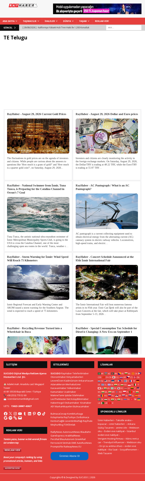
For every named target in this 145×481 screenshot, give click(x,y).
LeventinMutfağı (73, 421)
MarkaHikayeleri (64, 406)
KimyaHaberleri (74, 377)
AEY (52, 406)
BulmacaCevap (59, 413)
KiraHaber (85, 402)
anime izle (121, 427)
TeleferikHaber (80, 373)
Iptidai (68, 395)
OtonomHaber (58, 377)
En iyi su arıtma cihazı (111, 446)
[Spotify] (10, 418)
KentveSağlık (58, 421)
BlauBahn (85, 431)
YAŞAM (83, 21)
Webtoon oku (134, 442)
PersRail (55, 439)
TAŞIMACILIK (29, 21)
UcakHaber (70, 391)
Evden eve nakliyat (114, 431)
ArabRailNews (72, 435)
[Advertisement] (72, 77)
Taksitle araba (123, 420)
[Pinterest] (34, 414)
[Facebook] (6, 414)
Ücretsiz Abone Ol (69, 455)
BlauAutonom (67, 439)
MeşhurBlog (57, 424)
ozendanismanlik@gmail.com (23, 398)
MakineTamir (58, 395)
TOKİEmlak (69, 424)
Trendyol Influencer (113, 442)
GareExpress (58, 435)
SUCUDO (56, 373)
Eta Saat (113, 449)
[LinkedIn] (29, 414)
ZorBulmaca (82, 417)
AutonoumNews (71, 431)
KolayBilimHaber (80, 399)
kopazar (102, 424)
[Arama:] (123, 27)
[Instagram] (15, 414)
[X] (10, 414)
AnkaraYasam (85, 380)
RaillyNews (56, 431)
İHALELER (50, 21)
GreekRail (80, 439)
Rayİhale (87, 421)
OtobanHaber (71, 402)
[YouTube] (20, 414)
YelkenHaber (74, 388)
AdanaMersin (58, 384)
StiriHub (66, 442)
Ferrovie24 (56, 442)
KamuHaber (57, 391)
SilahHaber (78, 395)
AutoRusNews (84, 442)
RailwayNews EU (72, 446)
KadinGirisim (71, 380)
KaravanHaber (58, 388)
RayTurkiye (70, 417)
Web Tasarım (105, 453)
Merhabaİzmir (73, 384)
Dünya (67, 21)
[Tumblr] (25, 414)
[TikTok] (44, 414)
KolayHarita (57, 417)
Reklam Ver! (102, 21)
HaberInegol (57, 402)
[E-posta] (20, 418)
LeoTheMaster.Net (60, 399)
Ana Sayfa (8, 21)
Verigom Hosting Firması (110, 438)
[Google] (6, 418)
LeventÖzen (57, 380)
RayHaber (66, 373)
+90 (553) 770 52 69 (16, 395)
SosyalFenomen (128, 449)
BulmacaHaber (81, 406)
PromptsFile (57, 446)
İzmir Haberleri (106, 420)
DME (73, 442)
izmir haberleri (117, 424)
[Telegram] (39, 414)
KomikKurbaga (75, 413)
